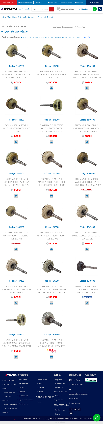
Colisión (21, 388)
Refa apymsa (79, 2)
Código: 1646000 (87, 66)
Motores (40, 392)
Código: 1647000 (87, 227)
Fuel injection (23, 404)
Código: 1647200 (52, 281)
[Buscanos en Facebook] (71, 409)
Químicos (40, 388)
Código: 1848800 (87, 281)
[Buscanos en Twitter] (75, 409)
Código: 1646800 (52, 227)
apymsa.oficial (53, 2)
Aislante (23, 37)
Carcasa (79, 37)
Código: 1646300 (87, 120)
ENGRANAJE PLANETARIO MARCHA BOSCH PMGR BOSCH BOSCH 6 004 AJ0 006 (16, 74)
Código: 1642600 (16, 66)
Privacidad (45, 419)
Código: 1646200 (52, 120)
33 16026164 (75, 399)
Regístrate (59, 380)
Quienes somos (9, 380)
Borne (47, 37)
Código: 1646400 (16, 173)
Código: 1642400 (16, 334)
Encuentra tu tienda (9, 2)
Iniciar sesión (95, 3)
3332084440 (75, 403)
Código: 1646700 (16, 227)
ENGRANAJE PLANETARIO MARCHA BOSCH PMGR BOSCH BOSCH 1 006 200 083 (87, 128)
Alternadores (23, 384)
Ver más (87, 37)
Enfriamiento (23, 396)
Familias (12, 17)
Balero (37, 37)
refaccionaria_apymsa (66, 2)
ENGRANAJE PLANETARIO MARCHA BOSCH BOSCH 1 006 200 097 (16, 128)
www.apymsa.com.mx (17, 419)
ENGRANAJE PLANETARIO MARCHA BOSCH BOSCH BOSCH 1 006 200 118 (51, 74)
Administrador (60, 422)
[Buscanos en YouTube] (71, 413)
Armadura (31, 37)
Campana (58, 37)
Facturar (40, 402)
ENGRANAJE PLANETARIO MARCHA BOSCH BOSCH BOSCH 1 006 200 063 (86, 236)
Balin (42, 37)
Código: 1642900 (52, 66)
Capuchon (71, 37)
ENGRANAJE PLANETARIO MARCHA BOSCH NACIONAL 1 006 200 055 (16, 236)
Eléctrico (22, 392)
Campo (64, 37)
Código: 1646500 (52, 173)
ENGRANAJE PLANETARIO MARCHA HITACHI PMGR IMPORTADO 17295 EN (86, 289)
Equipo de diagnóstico (26, 400)
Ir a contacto (75, 380)
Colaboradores (60, 410)
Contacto (39, 2)
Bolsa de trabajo (9, 392)
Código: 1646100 (16, 120)
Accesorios (23, 380)
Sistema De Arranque (27, 17)
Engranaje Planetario (47, 17)
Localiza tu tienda (77, 385)
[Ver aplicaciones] (16, 88)
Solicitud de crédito (10, 404)
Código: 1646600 (87, 173)
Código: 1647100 (16, 281)
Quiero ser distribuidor (26, 2)
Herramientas (42, 380)
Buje (51, 37)
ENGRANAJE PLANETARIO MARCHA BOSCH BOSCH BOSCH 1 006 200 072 (51, 236)
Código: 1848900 (52, 334)
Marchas (40, 384)
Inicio (4, 17)
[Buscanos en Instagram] (79, 409)
